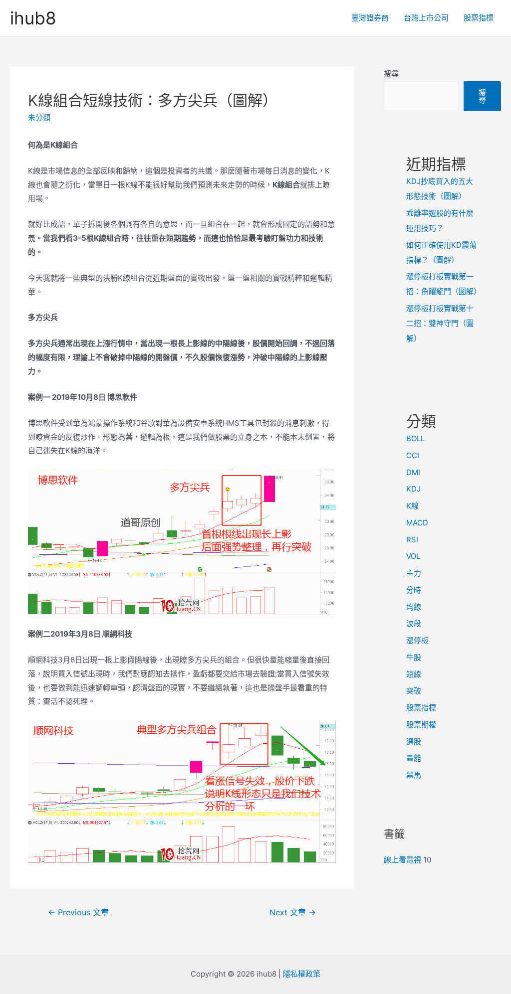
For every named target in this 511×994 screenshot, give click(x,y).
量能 (413, 758)
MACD (417, 522)
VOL (413, 556)
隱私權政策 (301, 974)
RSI (412, 539)
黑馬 (413, 775)
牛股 (413, 657)
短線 (413, 674)
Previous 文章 (78, 912)
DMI (413, 472)
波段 (413, 623)
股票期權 (421, 724)
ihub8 (33, 17)
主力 (413, 573)
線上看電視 (402, 859)
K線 (412, 505)
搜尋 (391, 73)
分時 (413, 590)
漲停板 (417, 640)
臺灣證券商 (370, 17)
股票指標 (479, 17)
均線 (413, 607)
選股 (413, 741)
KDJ (413, 489)
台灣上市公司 (426, 17)
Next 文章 (292, 912)
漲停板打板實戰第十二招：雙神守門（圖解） (440, 323)
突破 (413, 690)
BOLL (415, 438)
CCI (412, 455)
